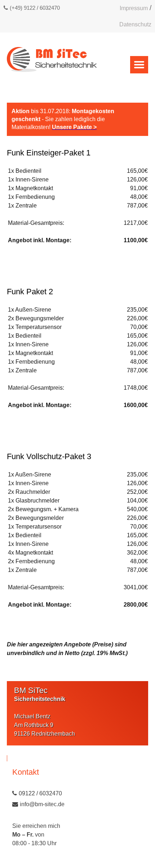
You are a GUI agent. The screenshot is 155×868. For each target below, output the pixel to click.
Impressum (134, 8)
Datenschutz (135, 24)
